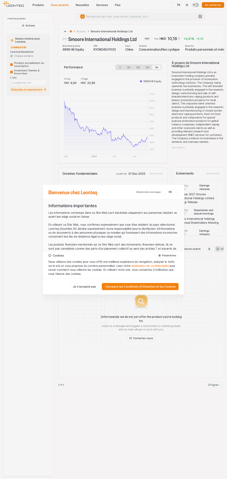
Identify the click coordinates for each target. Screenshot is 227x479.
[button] (167, 255)
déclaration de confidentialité (150, 266)
